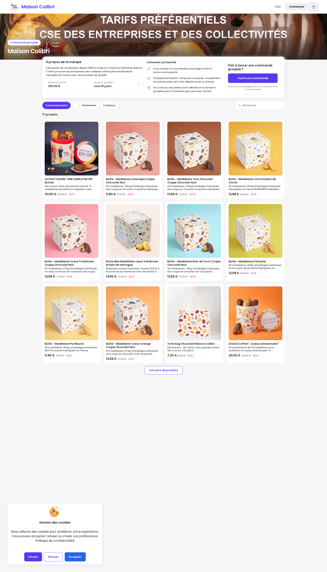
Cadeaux (109, 105)
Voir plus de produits (163, 370)
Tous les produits (56, 105)
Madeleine (89, 105)
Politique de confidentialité (55, 540)
